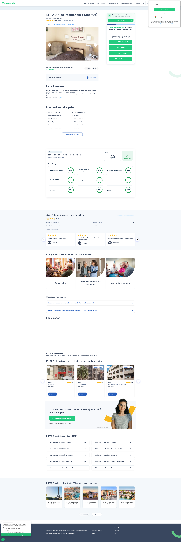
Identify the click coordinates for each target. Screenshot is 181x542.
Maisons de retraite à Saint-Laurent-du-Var (110, 461)
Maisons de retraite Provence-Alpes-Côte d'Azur (27, 8)
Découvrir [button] (51, 394)
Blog (115, 533)
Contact (93, 533)
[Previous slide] (49, 45)
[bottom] (48, 367)
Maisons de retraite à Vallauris (106, 468)
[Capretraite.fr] (8, 3)
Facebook (116, 530)
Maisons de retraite (11, 8)
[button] (93, 68)
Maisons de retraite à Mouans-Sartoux (63, 468)
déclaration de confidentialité (167, 23)
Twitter (115, 532)
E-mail (156, 4)
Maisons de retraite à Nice (62, 8)
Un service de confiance (97, 532)
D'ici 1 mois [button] (121, 47)
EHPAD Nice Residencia (75, 8)
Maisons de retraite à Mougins (106, 455)
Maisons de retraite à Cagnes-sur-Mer (108, 449)
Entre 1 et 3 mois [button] (121, 53)
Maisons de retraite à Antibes (60, 442)
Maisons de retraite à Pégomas (61, 461)
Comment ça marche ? (97, 530)
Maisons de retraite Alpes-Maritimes (48, 8)
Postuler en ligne (120, 20)
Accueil (4, 8)
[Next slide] (95, 45)
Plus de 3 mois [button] (120, 59)
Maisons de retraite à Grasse (60, 449)
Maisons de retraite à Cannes (105, 442)
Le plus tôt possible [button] (120, 42)
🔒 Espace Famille (139, 3)
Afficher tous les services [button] (71, 134)
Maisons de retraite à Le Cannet (61, 455)
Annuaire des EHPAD (126, 3)
